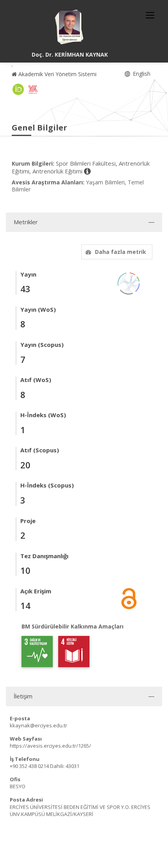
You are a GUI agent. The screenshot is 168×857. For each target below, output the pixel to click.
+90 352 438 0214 (29, 766)
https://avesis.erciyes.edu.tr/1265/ (50, 745)
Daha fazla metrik (120, 251)
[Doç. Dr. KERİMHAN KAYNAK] (69, 27)
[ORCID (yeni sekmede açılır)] (18, 89)
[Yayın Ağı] (129, 282)
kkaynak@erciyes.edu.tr (38, 725)
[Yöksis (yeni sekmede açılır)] (33, 89)
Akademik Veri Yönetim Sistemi (57, 74)
